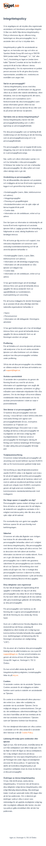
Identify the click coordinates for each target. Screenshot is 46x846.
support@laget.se (13, 370)
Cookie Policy (27, 733)
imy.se (15, 675)
